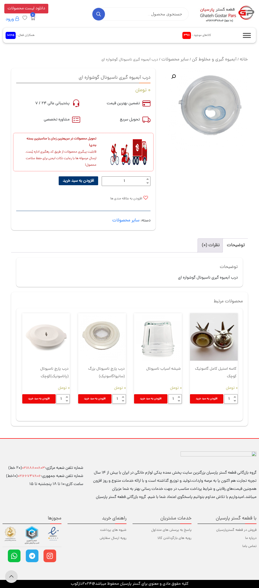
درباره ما (250, 538)
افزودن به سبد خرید (78, 181)
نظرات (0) (211, 245)
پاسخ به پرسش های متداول (171, 530)
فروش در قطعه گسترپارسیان (236, 530)
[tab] (236, 245)
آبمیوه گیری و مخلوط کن (214, 59)
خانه (244, 59)
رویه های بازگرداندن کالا (174, 538)
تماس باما (249, 546)
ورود (10, 19)
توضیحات (236, 245)
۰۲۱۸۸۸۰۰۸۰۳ (33, 468)
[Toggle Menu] (247, 35)
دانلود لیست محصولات (26, 9)
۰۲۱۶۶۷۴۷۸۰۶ (29, 476)
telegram (32, 556)
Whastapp (14, 556)
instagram (50, 556)
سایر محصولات (175, 59)
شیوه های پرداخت (113, 530)
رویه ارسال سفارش (113, 538)
